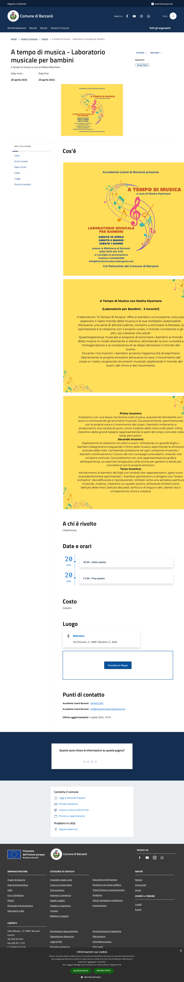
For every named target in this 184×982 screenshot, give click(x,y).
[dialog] (92, 965)
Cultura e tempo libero (61, 885)
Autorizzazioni (100, 905)
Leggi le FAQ (56, 941)
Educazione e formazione (105, 879)
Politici (10, 900)
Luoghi (138, 904)
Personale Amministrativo (20, 905)
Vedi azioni (155, 52)
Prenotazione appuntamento (64, 931)
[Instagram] (140, 16)
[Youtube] (133, 16)
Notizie (138, 879)
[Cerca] (173, 16)
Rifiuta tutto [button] (103, 970)
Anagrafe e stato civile (61, 879)
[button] (92, 977)
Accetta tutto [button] (81, 970)
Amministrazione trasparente (107, 931)
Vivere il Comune (29, 39)
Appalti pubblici (57, 900)
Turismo (54, 911)
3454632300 (96, 703)
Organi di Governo (16, 879)
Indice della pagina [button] (22, 146)
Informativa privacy (102, 941)
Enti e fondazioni (15, 895)
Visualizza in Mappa (118, 665)
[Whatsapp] (147, 16)
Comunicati (140, 885)
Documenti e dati (15, 911)
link (119, 964)
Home (14, 39)
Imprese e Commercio (60, 895)
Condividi (140, 52)
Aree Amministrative (17, 885)
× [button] (181, 951)
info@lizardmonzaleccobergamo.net (107, 709)
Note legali (98, 946)
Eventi (45, 39)
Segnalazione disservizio (62, 936)
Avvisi (138, 890)
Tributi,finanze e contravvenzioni (109, 890)
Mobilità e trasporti (59, 916)
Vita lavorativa (57, 890)
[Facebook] (126, 16)
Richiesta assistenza (60, 946)
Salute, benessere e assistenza (107, 900)
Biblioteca (78, 636)
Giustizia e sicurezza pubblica (107, 885)
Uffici (10, 890)
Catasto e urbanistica (60, 905)
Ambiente (97, 895)
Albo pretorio (99, 936)
